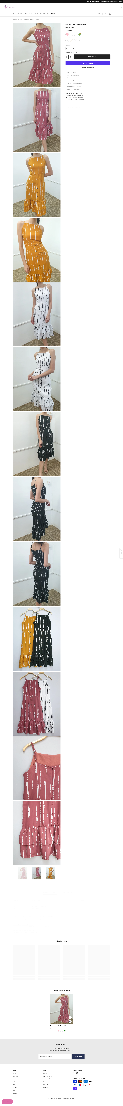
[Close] (75, 533)
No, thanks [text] (62, 568)
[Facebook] (60, 564)
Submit (61, 556)
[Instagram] (63, 564)
